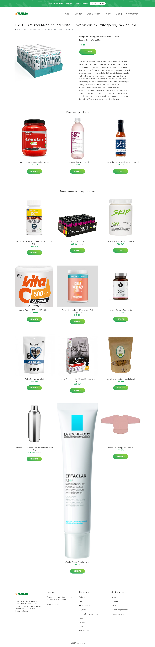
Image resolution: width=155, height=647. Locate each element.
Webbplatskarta (118, 614)
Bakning (82, 597)
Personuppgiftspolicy (120, 610)
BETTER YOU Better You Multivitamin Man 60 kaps (34, 242)
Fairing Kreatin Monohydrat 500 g (34, 162)
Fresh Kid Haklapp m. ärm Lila (120, 448)
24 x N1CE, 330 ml (77, 241)
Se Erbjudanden (98, 3)
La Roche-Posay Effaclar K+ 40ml (77, 562)
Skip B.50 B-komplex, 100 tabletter (120, 241)
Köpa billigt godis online (88, 614)
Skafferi (78, 13)
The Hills (118, 37)
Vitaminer (110, 37)
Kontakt (115, 601)
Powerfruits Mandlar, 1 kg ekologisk (120, 379)
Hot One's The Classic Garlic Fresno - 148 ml (121, 162)
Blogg (119, 13)
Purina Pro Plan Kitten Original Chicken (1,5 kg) (77, 380)
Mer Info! (88, 52)
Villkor (114, 605)
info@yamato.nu (53, 605)
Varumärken (132, 13)
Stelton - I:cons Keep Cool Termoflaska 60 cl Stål (34, 449)
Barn (81, 601)
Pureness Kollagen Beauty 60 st (120, 310)
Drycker (82, 610)
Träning (108, 13)
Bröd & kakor (93, 13)
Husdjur (82, 618)
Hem (16, 29)
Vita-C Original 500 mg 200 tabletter (34, 310)
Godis (67, 13)
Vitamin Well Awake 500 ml (77, 162)
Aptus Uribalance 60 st (34, 379)
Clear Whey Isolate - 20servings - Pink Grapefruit (77, 311)
